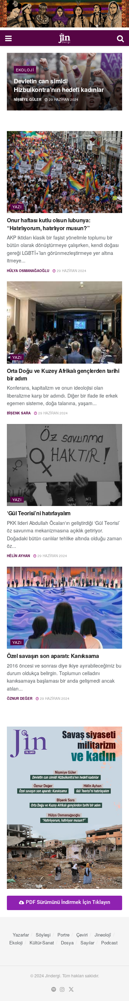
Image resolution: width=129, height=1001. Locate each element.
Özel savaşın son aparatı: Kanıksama (53, 656)
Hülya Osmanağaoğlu (28, 270)
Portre (63, 934)
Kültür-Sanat (42, 942)
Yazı (17, 206)
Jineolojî (103, 934)
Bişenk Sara (19, 413)
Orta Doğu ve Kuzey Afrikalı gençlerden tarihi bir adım (63, 374)
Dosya (67, 942)
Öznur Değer (19, 698)
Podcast (109, 942)
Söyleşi (43, 934)
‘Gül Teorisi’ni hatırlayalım (39, 513)
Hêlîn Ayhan (18, 555)
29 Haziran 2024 (63, 99)
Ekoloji (25, 69)
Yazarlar (21, 934)
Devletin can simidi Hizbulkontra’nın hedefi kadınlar (59, 85)
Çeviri (82, 934)
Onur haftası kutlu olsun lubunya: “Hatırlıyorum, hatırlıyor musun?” (48, 224)
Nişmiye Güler (27, 99)
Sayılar (87, 942)
